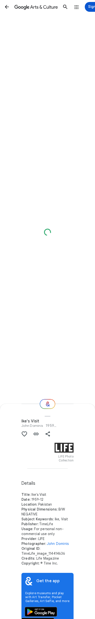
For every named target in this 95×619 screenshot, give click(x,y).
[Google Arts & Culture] (36, 7)
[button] (7, 7)
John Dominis (32, 425)
